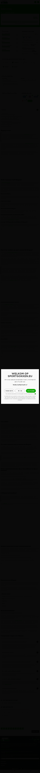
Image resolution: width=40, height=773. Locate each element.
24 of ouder (30, 390)
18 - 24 (20, 390)
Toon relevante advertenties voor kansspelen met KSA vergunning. (19, 393)
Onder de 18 (9, 390)
